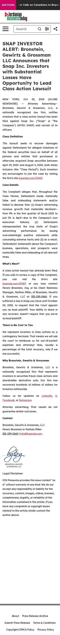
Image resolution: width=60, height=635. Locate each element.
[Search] (39, 28)
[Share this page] (55, 29)
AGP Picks (8, 5)
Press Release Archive (35, 615)
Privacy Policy (45, 629)
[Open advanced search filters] (47, 28)
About (15, 615)
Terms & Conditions (44, 622)
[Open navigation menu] (5, 29)
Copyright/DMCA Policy (20, 629)
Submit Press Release (17, 622)
